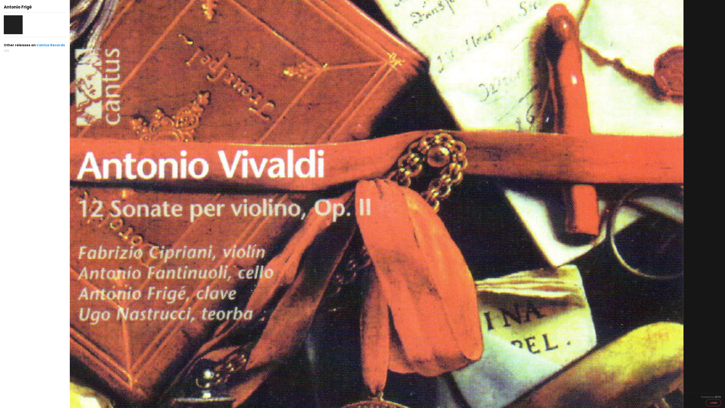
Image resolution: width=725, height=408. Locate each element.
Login (713, 402)
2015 (6, 51)
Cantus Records (50, 45)
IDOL (718, 397)
